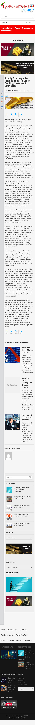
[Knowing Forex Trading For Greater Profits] (12, 385)
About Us (21, 678)
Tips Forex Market (7, 635)
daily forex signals (7, 640)
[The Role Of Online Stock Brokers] (12, 422)
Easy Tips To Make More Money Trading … (22, 506)
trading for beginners (24, 640)
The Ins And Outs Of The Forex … (11, 680)
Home (3, 630)
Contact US (23, 630)
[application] (9, 704)
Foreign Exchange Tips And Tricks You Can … (22, 497)
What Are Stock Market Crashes (28, 349)
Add (6, 96)
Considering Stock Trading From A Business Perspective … (22, 489)
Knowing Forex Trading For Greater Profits (27, 383)
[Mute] (14, 707)
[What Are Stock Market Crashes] (12, 355)
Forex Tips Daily (22, 635)
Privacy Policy (12, 630)
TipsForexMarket (21, 718)
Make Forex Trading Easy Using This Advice (11, 688)
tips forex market (11, 716)
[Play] (3, 707)
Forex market (12, 91)
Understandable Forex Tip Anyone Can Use (22, 524)
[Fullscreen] (16, 707)
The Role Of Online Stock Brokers (27, 417)
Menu (3, 22)
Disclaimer (21, 682)
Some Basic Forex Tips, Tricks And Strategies (21, 515)
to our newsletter (27, 11)
